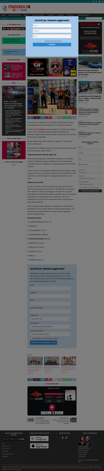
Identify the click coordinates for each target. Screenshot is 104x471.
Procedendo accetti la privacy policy (53, 41)
